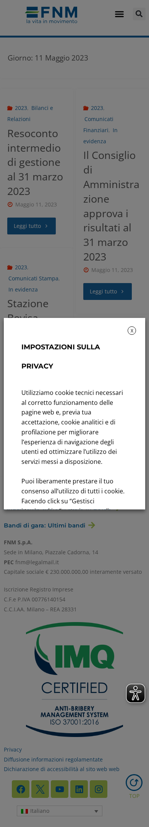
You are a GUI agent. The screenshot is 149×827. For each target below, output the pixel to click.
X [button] (132, 331)
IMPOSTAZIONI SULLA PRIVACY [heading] (60, 356)
